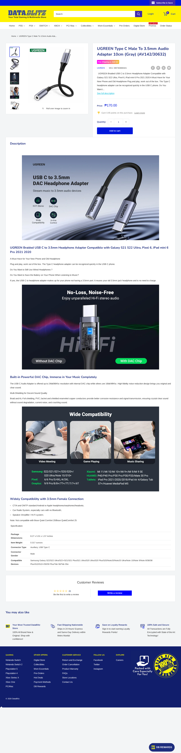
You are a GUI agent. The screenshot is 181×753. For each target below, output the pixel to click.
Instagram (98, 669)
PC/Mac (9, 686)
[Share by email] (169, 68)
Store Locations (69, 677)
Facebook (98, 660)
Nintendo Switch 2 (14, 664)
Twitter (97, 664)
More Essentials (41, 669)
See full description (105, 93)
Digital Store (39, 660)
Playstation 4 (12, 673)
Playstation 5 (12, 669)
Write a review (114, 593)
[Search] (138, 14)
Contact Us (67, 682)
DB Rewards (40, 686)
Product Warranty (70, 669)
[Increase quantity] (126, 122)
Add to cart (114, 131)
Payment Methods (42, 682)
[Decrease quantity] (111, 122)
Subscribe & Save (164, 3)
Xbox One (10, 682)
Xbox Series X (12, 677)
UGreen (101, 68)
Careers (119, 660)
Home (13, 36)
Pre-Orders (39, 673)
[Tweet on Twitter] (164, 68)
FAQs (65, 673)
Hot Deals (38, 677)
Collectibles (39, 664)
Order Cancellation (70, 664)
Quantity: (101, 122)
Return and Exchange (72, 660)
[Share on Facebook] (153, 68)
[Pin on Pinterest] (158, 68)
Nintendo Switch (13, 660)
